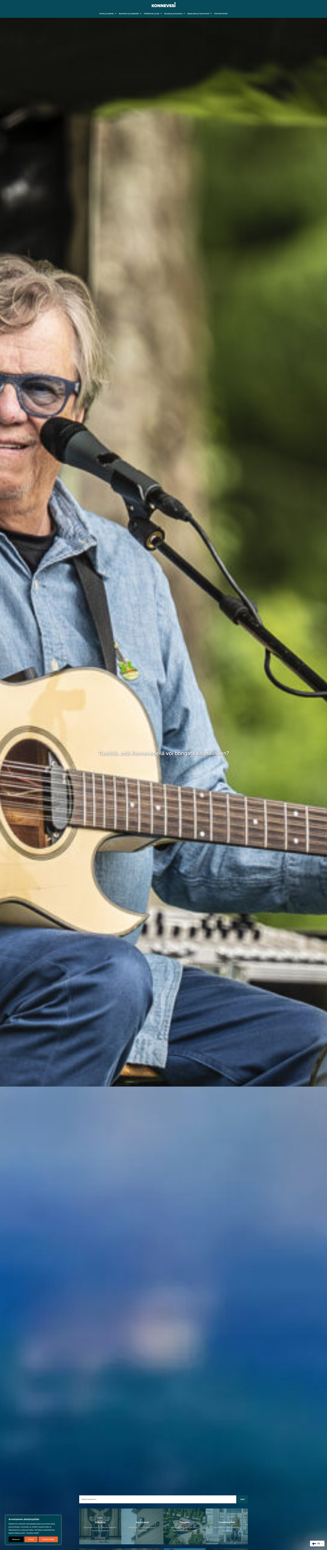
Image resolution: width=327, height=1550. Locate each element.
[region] (33, 1530)
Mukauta (16, 1539)
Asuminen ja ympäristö (129, 13)
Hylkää (31, 1539)
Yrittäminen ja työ (151, 13)
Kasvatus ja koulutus (173, 13)
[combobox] (157, 1499)
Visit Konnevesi (221, 13)
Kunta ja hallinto (107, 13)
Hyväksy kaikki (48, 1539)
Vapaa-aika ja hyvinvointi (198, 13)
